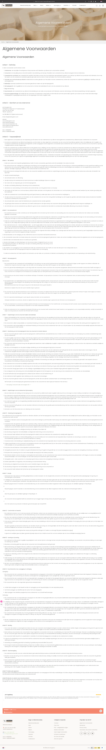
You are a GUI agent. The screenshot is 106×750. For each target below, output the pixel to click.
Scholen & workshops (59, 734)
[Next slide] (85, 1)
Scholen (74, 5)
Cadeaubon (82, 5)
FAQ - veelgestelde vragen (61, 727)
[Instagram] (91, 1)
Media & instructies (59, 730)
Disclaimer (82, 725)
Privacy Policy (83, 727)
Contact (56, 723)
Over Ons (56, 725)
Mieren (47, 5)
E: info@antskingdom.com (11, 733)
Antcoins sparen (58, 738)
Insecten (66, 5)
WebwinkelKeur (50, 667)
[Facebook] (89, 1)
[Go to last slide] (2, 1)
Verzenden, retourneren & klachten (88, 730)
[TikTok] (93, 1)
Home (3, 42)
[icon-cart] (103, 5)
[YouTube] (95, 1)
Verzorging (56, 5)
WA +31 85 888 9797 (9, 732)
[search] (96, 5)
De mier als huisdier (59, 736)
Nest (35, 5)
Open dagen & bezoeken (60, 732)
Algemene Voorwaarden (86, 723)
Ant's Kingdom (51, 747)
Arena (41, 5)
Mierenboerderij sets (25, 5)
